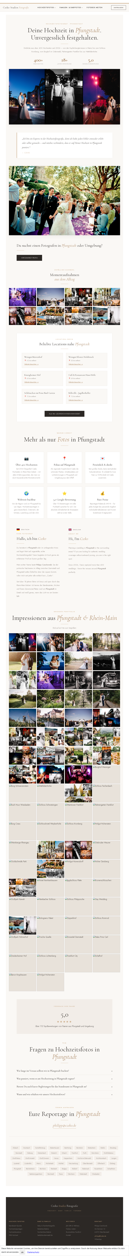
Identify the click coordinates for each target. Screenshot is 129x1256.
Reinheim (43, 1169)
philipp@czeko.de (64, 1125)
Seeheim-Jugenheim (35, 1174)
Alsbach (15, 1148)
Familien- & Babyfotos (71, 7)
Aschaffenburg (40, 1148)
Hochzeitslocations (15, 1232)
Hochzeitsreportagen (15, 1229)
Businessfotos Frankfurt (73, 1232)
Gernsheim (95, 1153)
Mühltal (61, 1163)
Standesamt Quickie (15, 1226)
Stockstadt (50, 1174)
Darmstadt (19, 1153)
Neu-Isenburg (73, 1163)
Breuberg (113, 1148)
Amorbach (26, 1148)
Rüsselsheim (98, 1169)
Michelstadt (49, 1163)
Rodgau (64, 1169)
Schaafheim (111, 1169)
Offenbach (101, 1163)
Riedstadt (54, 1169)
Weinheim (71, 1174)
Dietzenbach (42, 1153)
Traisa (61, 1174)
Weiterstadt (83, 1174)
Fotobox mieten (94, 7)
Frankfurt (75, 1153)
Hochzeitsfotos (46, 7)
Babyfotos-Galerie (43, 1229)
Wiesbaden (96, 1174)
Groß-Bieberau (108, 1153)
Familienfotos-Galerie (44, 1232)
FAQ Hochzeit (13, 1235)
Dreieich (54, 1153)
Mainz (39, 1163)
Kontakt (68, 1235)
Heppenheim (68, 1158)
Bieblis (103, 1148)
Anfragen (118, 8)
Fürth (84, 1153)
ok (22, 1252)
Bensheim (79, 1148)
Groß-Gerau (16, 1158)
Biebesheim (91, 1148)
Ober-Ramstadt (87, 1163)
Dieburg (30, 1153)
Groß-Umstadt (30, 1158)
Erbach (64, 1153)
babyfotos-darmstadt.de (45, 1235)
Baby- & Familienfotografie (46, 1226)
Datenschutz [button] (33, 1252)
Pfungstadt (17, 1169)
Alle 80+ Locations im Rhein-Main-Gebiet (64, 414)
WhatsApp (98, 1239)
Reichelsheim (30, 1169)
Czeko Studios (16, 7)
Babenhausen (54, 1148)
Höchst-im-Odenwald (84, 1158)
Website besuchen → (31, 364)
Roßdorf (74, 1169)
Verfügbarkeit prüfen (29, 258)
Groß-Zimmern (44, 1158)
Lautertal (16, 1163)
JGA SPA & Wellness (72, 1226)
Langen (113, 1158)
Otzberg (112, 1163)
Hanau (56, 1158)
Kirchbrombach (101, 1158)
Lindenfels (28, 1163)
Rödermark (85, 1169)
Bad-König (67, 1148)
